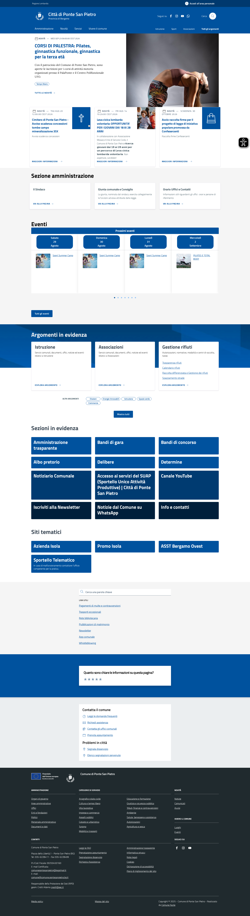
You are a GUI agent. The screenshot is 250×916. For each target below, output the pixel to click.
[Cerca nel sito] (212, 16)
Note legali (132, 857)
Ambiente (131, 812)
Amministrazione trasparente (141, 848)
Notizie (177, 798)
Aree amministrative (41, 803)
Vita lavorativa (86, 808)
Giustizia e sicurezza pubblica (140, 803)
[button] (200, 3)
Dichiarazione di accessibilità (140, 866)
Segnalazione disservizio (90, 857)
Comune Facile (168, 905)
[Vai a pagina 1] (114, 297)
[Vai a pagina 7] (135, 297)
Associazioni (189, 29)
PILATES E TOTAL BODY (201, 257)
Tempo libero (42, 83)
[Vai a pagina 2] (118, 297)
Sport (173, 29)
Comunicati (179, 803)
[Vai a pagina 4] (125, 297)
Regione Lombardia (40, 3)
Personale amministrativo (43, 822)
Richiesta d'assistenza (89, 862)
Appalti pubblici (86, 817)
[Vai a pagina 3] (121, 297)
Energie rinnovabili (111, 398)
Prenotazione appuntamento (93, 852)
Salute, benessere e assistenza (141, 817)
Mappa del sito (102, 901)
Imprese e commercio (89, 812)
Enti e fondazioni (39, 812)
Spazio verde (144, 398)
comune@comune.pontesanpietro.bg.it (49, 877)
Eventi (177, 832)
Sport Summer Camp (63, 255)
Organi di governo (39, 798)
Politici (34, 817)
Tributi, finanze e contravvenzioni (142, 808)
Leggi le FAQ (85, 848)
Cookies (130, 862)
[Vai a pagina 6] (132, 297)
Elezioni (93, 398)
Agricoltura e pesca (136, 826)
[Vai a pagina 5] (128, 297)
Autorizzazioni (133, 822)
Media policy (37, 901)
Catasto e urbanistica (89, 822)
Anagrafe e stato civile (90, 798)
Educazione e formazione (139, 798)
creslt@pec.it (57, 887)
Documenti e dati (39, 826)
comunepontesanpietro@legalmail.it (48, 870)
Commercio (93, 402)
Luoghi (177, 827)
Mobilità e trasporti (88, 831)
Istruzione (159, 29)
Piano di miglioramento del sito (141, 871)
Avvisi (177, 808)
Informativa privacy (136, 852)
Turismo (82, 826)
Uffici (33, 808)
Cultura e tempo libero (89, 803)
